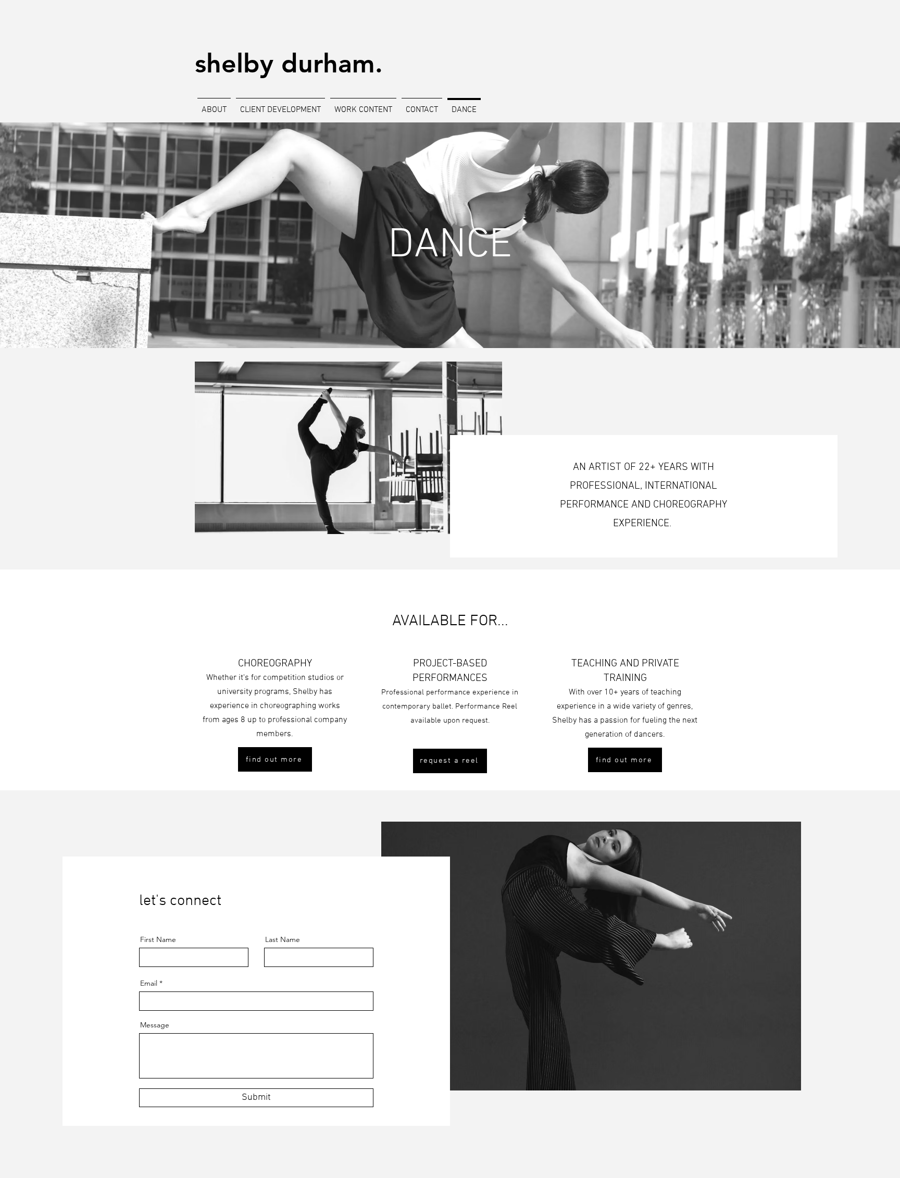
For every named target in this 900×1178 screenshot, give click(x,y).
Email (148, 983)
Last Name (282, 939)
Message (154, 1024)
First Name (158, 939)
